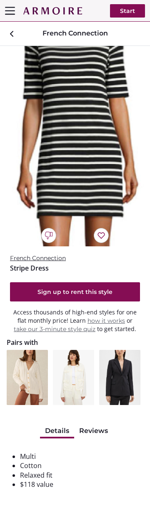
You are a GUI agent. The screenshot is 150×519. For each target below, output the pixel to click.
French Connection (38, 258)
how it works (106, 320)
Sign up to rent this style (75, 292)
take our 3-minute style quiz (54, 329)
